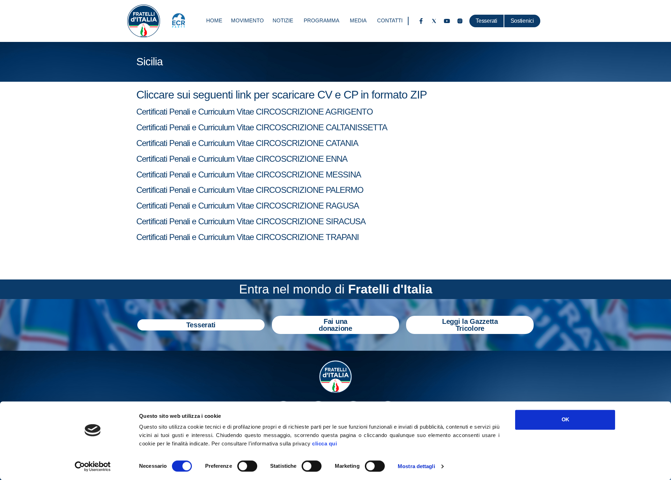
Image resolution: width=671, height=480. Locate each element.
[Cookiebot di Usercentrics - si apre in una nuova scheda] (92, 466)
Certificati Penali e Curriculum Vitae (196, 111)
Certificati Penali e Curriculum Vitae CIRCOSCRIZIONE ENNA (241, 158)
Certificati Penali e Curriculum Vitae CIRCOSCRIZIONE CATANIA (247, 143)
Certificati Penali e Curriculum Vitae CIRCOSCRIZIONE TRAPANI (247, 237)
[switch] (247, 466)
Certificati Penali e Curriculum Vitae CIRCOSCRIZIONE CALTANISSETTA (261, 127)
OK (565, 419)
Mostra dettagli (416, 466)
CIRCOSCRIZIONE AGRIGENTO (314, 111)
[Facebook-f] (421, 21)
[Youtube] (447, 21)
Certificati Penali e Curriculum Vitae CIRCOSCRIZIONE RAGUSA (247, 205)
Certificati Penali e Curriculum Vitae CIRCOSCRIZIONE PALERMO (249, 190)
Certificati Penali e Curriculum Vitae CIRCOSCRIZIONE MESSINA (248, 174)
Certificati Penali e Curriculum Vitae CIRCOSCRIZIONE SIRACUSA (251, 221)
